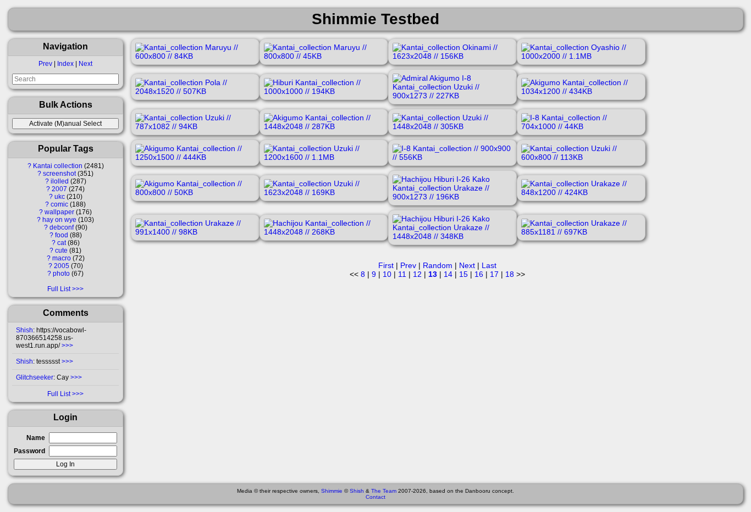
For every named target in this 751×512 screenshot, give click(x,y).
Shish (24, 330)
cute (61, 250)
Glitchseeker (34, 377)
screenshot (59, 173)
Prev (45, 64)
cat (61, 243)
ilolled (60, 181)
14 (448, 274)
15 (463, 274)
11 (402, 274)
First (386, 265)
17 (494, 274)
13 (432, 274)
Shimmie (332, 491)
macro (61, 258)
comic (59, 204)
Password (29, 451)
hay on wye (59, 220)
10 (387, 274)
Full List (58, 289)
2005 (61, 266)
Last (489, 265)
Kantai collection (57, 166)
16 (478, 274)
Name (35, 438)
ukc (59, 197)
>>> (66, 345)
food (61, 235)
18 (509, 274)
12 (417, 274)
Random (437, 265)
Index (65, 64)
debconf (61, 227)
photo (61, 273)
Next (85, 64)
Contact (375, 497)
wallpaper (59, 212)
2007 (59, 189)
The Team (383, 491)
